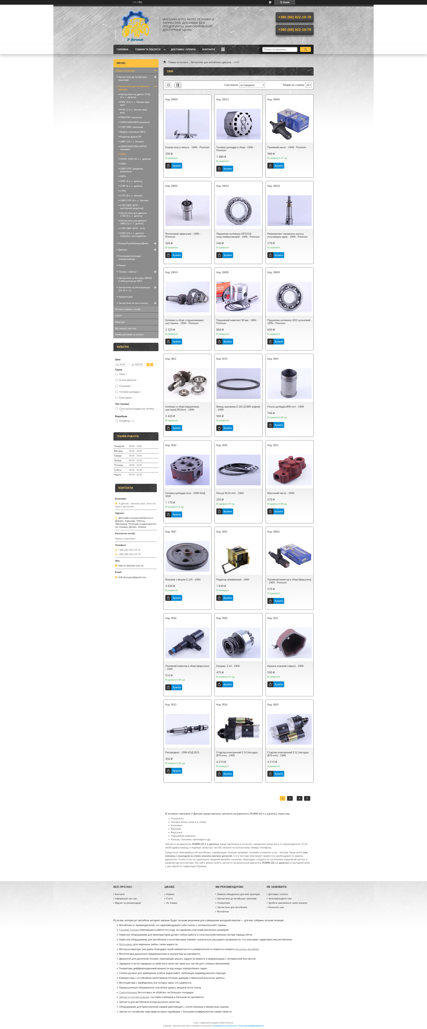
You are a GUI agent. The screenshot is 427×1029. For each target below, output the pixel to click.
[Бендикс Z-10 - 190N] (238, 642)
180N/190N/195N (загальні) (135, 122)
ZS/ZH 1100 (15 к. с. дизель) (135, 159)
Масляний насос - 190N (280, 493)
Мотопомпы (126, 944)
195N (123, 163)
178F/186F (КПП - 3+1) (132, 228)
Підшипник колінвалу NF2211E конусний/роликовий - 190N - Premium (238, 235)
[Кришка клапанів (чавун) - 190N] (289, 642)
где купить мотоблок (247, 949)
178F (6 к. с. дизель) (131, 186)
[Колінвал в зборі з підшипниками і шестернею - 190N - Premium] (187, 297)
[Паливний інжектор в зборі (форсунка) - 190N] (187, 642)
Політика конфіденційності (251, 1026)
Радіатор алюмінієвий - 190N (232, 579)
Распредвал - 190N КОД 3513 (182, 752)
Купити (177, 165)
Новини (170, 894)
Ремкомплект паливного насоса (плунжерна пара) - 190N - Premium (287, 235)
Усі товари (171, 903)
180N (123, 176)
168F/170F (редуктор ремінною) (131, 170)
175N (123, 190)
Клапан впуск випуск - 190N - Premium (187, 147)
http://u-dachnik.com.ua (131, 565)
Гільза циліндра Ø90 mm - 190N (285, 406)
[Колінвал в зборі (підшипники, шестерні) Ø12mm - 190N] (187, 383)
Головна (122, 49)
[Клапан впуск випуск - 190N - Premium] (187, 124)
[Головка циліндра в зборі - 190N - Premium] (238, 124)
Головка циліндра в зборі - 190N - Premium (235, 149)
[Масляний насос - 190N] (289, 470)
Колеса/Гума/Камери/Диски (133, 243)
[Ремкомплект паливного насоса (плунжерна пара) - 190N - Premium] (289, 210)
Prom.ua (229, 1023)
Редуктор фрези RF (130, 136)
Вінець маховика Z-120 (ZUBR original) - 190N (238, 408)
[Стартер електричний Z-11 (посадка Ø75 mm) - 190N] (289, 729)
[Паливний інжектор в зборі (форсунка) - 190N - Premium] (289, 556)
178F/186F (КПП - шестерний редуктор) (131, 206)
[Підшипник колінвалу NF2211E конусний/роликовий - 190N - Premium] (238, 210)
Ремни (121, 265)
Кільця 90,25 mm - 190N (230, 493)
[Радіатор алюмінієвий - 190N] (238, 556)
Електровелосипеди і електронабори (129, 257)
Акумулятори (125, 296)
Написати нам (276, 907)
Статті (118, 315)
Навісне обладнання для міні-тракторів (238, 894)
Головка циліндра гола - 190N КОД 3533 (185, 494)
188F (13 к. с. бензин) (132, 141)
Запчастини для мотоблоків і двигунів (211, 62)
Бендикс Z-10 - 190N (228, 666)
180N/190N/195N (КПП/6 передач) (133, 148)
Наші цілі (120, 322)
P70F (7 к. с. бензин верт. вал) (134, 111)
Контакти (208, 49)
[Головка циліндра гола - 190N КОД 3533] (187, 470)
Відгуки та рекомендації (128, 903)
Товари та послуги (147, 49)
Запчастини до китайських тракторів (132, 78)
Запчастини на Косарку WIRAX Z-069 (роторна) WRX (135, 279)
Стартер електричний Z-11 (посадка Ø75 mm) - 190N (287, 754)
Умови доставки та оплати (129, 334)
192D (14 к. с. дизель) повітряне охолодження (133, 234)
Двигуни (122, 249)
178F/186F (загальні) (131, 127)
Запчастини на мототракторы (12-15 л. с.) (134, 289)
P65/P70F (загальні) (131, 117)
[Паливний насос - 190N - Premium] (289, 124)
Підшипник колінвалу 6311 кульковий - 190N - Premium (289, 322)
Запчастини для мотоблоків (232, 907)
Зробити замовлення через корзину (287, 903)
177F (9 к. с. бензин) (131, 195)
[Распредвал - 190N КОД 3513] (187, 729)
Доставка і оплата (183, 49)
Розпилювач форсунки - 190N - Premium (183, 235)
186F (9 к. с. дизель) (131, 181)
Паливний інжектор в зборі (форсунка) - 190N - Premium (289, 581)
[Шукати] (305, 49)
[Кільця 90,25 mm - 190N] (238, 470)
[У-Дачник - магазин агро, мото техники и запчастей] (135, 24)
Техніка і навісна (127, 271)
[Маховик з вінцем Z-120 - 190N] (187, 556)
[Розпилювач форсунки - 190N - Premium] (187, 210)
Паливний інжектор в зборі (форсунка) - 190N (187, 667)
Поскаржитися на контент (225, 1026)
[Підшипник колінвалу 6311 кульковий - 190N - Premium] (289, 297)
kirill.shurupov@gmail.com (132, 577)
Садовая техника (129, 929)
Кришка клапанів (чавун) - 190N (285, 666)
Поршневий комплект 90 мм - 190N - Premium (237, 322)
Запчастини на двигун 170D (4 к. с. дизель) (135, 95)
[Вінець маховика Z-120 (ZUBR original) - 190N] (238, 383)
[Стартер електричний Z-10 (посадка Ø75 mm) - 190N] (238, 729)
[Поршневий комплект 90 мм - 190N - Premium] (238, 297)
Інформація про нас (126, 898)
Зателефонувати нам (280, 898)
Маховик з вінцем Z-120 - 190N (182, 579)
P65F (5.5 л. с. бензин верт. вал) (135, 103)
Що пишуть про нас (125, 328)
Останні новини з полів (127, 309)
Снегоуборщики (128, 992)
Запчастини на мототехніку (133, 303)
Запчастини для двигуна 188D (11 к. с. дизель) (133, 222)
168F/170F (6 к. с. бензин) (134, 200)
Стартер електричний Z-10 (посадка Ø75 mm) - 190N (237, 754)
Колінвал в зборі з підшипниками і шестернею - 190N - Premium (184, 322)
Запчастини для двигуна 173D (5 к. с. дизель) (133, 214)
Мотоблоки (223, 911)
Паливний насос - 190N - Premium (286, 147)
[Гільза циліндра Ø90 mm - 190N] (289, 383)
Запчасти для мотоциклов (134, 997)
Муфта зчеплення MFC (133, 132)
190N (123, 154)
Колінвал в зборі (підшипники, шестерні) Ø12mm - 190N (182, 408)
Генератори (223, 903)
